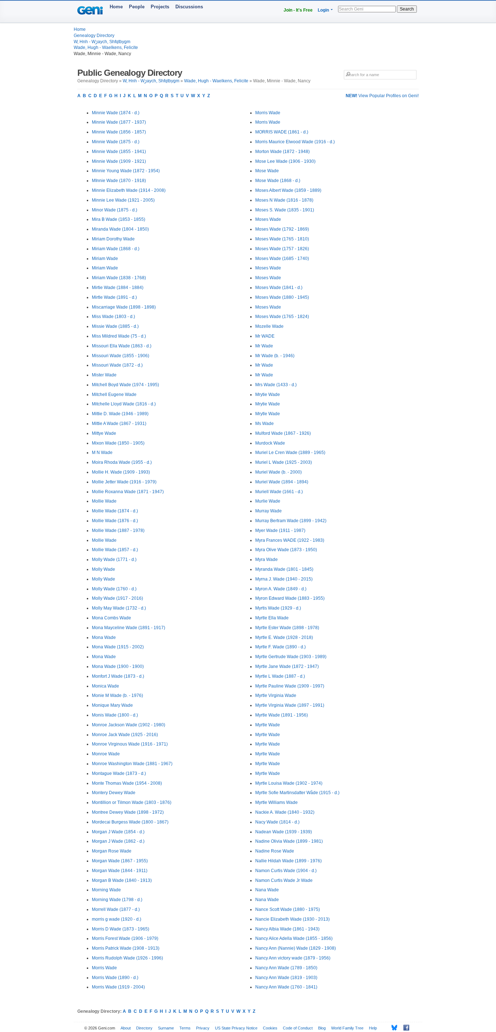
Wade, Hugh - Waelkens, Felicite (106, 47)
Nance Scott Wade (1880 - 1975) (287, 909)
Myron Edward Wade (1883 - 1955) (290, 598)
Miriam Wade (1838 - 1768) (119, 277)
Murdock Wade (270, 443)
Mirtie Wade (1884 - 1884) (117, 287)
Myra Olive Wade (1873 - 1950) (286, 549)
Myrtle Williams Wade (276, 802)
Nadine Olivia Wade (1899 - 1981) (289, 841)
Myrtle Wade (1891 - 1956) (281, 715)
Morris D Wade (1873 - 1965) (120, 929)
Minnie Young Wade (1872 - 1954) (126, 170)
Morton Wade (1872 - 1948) (282, 151)
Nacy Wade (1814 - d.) (277, 822)
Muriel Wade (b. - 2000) (278, 472)
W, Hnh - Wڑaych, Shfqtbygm (102, 41)
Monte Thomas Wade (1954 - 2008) (127, 783)
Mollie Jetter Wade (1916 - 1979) (124, 481)
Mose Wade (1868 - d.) (277, 180)
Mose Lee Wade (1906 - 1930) (285, 161)
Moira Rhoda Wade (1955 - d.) (122, 462)
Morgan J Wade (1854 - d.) (118, 831)
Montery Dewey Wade (113, 792)
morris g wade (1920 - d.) (116, 919)
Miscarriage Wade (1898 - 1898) (124, 307)
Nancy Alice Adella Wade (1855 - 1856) (294, 938)
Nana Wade (267, 889)
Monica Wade (105, 686)
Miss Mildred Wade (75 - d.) (119, 336)
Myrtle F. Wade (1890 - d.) (280, 646)
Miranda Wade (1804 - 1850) (120, 229)
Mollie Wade (104, 501)
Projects (160, 6)
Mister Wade (104, 374)
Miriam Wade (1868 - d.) (115, 248)
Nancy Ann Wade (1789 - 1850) (286, 967)
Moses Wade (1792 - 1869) (282, 229)
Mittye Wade (104, 433)
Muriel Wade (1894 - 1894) (281, 481)
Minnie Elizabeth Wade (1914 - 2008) (129, 190)
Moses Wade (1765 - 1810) (282, 239)
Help (373, 1028)
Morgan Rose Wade (111, 851)
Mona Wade (104, 637)
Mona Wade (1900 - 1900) (118, 666)
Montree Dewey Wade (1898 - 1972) (128, 812)
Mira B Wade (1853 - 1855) (118, 219)
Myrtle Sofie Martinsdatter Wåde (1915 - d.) (297, 792)
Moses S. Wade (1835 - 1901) (284, 209)
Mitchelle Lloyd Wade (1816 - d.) (124, 403)
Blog (322, 1028)
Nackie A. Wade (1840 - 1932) (284, 812)
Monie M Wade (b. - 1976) (117, 695)
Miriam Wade (105, 258)
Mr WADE (265, 336)
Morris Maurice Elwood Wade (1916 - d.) (295, 141)
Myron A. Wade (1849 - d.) (280, 588)
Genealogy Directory (94, 35)
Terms (185, 1028)
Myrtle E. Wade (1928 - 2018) (284, 637)
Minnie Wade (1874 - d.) (115, 112)
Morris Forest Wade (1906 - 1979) (125, 938)
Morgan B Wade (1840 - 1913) (122, 880)
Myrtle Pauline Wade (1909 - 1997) (289, 686)
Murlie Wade (267, 501)
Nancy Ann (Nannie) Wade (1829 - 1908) (295, 948)
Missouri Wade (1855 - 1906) (120, 355)
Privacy (203, 1028)
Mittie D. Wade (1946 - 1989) (120, 413)
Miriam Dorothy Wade (113, 239)
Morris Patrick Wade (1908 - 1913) (125, 948)
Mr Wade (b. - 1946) (274, 355)
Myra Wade (266, 559)
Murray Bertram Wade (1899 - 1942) (290, 520)
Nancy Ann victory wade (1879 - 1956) (292, 958)
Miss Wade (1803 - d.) (113, 316)
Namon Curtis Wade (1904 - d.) (286, 870)
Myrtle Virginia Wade (275, 695)
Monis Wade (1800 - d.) (115, 715)
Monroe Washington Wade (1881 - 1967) (132, 763)
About (126, 1028)
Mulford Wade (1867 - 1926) (283, 433)
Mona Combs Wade (111, 617)
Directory (144, 1028)
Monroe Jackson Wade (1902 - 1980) (128, 724)
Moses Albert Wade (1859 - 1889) (288, 190)
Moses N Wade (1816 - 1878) (284, 200)
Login (323, 10)
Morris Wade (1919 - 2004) (118, 987)
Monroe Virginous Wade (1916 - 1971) (130, 744)
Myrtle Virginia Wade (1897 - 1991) (289, 705)
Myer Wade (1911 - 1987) (280, 530)
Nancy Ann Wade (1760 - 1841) (286, 987)
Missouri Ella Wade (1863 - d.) (121, 345)
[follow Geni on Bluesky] (392, 1027)
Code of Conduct (298, 1028)
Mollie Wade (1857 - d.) (115, 549)
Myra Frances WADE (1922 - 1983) (289, 540)
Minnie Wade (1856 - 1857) (119, 132)
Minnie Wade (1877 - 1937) (119, 122)
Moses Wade (268, 219)
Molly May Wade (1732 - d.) (119, 608)
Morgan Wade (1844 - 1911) (119, 870)
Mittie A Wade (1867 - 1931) (119, 423)
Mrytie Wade (267, 394)
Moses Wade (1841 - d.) (278, 287)
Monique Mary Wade (112, 705)
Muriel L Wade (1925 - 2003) (283, 462)
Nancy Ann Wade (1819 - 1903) (286, 977)
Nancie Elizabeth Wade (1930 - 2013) (292, 919)
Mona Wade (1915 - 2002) (118, 646)
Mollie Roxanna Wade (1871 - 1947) (128, 491)
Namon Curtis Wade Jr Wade (284, 880)
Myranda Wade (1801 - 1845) (284, 569)
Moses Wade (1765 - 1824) (282, 316)
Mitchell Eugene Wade (114, 394)
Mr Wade (264, 345)
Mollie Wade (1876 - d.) (115, 520)
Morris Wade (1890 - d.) (115, 977)
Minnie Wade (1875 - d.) (115, 141)
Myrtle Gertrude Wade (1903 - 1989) (290, 656)
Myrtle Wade (267, 724)
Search (407, 9)
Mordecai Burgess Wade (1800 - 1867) (130, 822)
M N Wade (102, 452)
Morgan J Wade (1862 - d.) (118, 841)
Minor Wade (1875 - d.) (114, 209)
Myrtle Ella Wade (272, 617)
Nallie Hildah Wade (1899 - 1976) (288, 860)
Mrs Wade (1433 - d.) (276, 384)
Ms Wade (264, 423)
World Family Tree (347, 1028)
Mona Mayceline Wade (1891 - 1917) (128, 627)
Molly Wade (103, 569)
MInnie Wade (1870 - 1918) (119, 180)
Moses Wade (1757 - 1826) (282, 248)
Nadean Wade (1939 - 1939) (283, 831)
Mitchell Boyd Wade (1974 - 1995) (125, 384)
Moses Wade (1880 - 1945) (282, 297)
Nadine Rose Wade (274, 851)
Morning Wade (106, 889)
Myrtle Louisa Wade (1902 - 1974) (288, 783)
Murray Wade (268, 510)
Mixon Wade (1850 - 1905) (118, 443)
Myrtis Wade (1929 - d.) (278, 608)
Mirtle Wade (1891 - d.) (114, 297)
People (137, 6)
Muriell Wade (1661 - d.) (279, 491)
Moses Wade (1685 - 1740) (282, 258)
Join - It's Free (298, 10)
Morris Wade (104, 967)
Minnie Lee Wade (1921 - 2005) (123, 200)
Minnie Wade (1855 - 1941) (119, 151)
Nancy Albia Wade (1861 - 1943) (287, 929)
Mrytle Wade (267, 413)
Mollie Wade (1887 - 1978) (118, 530)
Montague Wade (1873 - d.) (119, 773)
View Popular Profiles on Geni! (382, 95)
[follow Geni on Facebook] (404, 1027)
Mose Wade (267, 170)
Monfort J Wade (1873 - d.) (118, 676)
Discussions (189, 6)
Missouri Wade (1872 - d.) (117, 365)
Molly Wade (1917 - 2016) (117, 598)
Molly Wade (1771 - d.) (114, 559)
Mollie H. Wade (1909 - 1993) (121, 472)
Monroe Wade (106, 753)
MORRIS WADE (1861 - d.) (281, 132)
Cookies (270, 1028)
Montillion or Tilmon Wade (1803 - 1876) (131, 802)
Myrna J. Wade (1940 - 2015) (284, 579)
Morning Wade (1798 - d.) (117, 899)
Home (116, 6)
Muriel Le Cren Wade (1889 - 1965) (290, 452)
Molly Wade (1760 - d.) (114, 588)
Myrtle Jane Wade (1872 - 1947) (287, 666)
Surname (166, 1028)
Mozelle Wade (269, 326)
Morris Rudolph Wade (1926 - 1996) (127, 958)
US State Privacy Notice (236, 1028)
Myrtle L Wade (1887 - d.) (280, 676)
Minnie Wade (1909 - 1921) (119, 161)
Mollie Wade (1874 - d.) (115, 510)
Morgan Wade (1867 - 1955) (120, 860)
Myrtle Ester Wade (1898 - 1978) (287, 627)
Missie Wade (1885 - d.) (115, 326)
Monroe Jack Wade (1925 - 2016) (125, 734)
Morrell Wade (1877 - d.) (116, 909)
